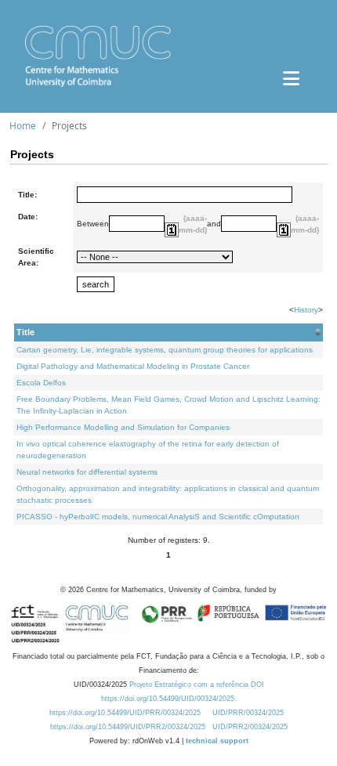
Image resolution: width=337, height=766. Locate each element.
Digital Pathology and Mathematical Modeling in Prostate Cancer (132, 366)
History (306, 309)
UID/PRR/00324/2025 (248, 713)
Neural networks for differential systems (87, 472)
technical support (217, 741)
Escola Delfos (41, 382)
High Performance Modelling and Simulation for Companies (123, 427)
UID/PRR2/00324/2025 (250, 727)
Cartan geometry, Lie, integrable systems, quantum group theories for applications (164, 349)
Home (22, 125)
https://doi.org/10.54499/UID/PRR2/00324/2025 (127, 727)
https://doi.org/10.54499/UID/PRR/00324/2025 (125, 713)
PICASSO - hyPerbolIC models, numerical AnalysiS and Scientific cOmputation (157, 516)
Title (25, 332)
